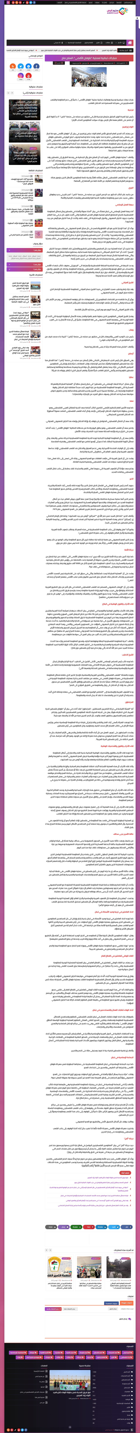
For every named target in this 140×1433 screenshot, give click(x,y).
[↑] (70, 1427)
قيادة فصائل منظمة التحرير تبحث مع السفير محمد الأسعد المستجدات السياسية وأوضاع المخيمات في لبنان (94, 1195)
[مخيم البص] (117, 11)
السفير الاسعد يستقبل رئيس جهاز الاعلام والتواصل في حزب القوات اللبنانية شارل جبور (108, 50)
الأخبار (120, 42)
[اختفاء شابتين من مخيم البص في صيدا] (39, 234)
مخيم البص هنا (39, 1397)
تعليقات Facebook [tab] (111, 1303)
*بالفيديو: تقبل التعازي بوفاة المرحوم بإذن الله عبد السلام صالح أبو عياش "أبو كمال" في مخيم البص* (25, 122)
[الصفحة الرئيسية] (129, 43)
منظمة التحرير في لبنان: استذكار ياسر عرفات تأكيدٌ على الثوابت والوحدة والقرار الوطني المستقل (60, 1285)
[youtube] (27, 2)
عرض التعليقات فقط (69, 1309)
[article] (68, 1239)
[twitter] (30, 2)
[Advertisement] (46, 22)
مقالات (108, 42)
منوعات (47, 1357)
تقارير (98, 42)
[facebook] (34, 2)
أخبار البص (126, 1352)
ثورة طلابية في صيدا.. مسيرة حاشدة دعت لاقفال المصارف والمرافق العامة (20, 211)
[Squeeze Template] (131, 1430)
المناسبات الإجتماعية (74, 42)
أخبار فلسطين (98, 1352)
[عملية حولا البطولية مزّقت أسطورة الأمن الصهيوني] (39, 223)
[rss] (16, 2)
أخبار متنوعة (76, 63)
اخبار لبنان (84, 63)
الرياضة (32, 1352)
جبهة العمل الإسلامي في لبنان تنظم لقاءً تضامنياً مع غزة (26, 101)
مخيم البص (108, 1430)
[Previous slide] (12, 93)
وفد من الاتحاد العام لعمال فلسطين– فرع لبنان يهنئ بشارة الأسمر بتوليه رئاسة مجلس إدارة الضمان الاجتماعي (93, 1205)
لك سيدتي (57, 42)
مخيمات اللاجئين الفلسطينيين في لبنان (75, 2)
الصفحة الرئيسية (95, 63)
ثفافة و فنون (89, 42)
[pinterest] (20, 2)
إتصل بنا (104, 2)
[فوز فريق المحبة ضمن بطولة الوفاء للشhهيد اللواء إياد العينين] (35, 285)
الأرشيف (59, 2)
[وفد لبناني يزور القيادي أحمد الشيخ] (35, 350)
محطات (79, 1357)
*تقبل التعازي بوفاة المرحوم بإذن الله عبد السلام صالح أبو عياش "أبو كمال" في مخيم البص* (25, 144)
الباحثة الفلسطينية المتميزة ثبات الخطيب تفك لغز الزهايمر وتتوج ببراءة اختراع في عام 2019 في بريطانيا (21, 196)
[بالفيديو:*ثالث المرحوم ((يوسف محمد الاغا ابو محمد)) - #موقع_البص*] (39, 179)
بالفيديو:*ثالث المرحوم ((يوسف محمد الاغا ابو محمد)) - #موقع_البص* (22, 181)
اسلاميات (57, 1352)
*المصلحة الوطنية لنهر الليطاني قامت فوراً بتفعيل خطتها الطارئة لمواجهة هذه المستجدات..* (120, 1285)
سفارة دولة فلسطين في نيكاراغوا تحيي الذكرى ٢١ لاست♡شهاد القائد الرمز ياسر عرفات (90, 1285)
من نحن (112, 2)
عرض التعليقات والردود (52, 1309)
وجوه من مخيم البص (32, 1357)
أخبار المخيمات (113, 1352)
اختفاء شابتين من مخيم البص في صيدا (21, 236)
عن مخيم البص (128, 2)
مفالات (68, 1357)
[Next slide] (46, 1250)
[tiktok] (23, 2)
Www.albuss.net (84, 1398)
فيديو (90, 2)
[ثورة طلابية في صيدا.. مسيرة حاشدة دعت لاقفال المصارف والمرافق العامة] (39, 209)
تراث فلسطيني (125, 1357)
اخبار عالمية (70, 1352)
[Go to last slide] (50, 1250)
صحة (128, 1415)
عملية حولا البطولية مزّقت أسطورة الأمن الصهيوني (20, 224)
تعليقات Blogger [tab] (127, 1302)
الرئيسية (119, 2)
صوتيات (97, 2)
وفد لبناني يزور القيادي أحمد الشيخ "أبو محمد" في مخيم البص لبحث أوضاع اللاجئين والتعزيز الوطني (97, 1200)
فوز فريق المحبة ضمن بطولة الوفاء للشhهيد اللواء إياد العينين (108, 1177)
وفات (19, 1357)
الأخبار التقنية (44, 1352)
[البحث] (8, 2)
